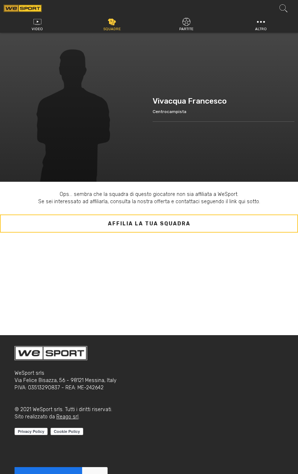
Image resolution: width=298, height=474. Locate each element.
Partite (186, 29)
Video (37, 29)
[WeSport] (23, 8)
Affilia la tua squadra (149, 224)
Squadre (112, 29)
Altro (261, 29)
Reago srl (67, 417)
